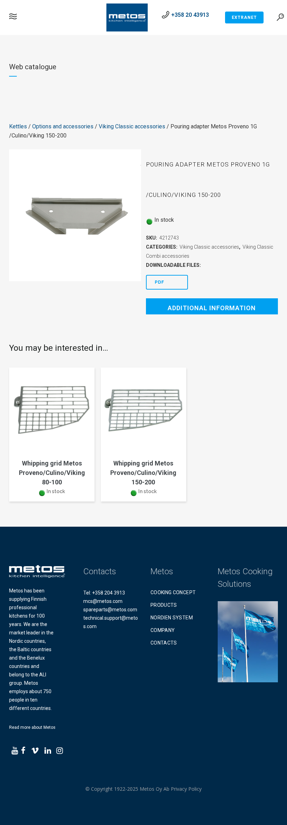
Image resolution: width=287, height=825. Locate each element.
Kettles (18, 126)
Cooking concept (173, 592)
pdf (159, 282)
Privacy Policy (186, 788)
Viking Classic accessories (132, 126)
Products (163, 605)
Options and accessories (62, 126)
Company (162, 630)
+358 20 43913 (190, 15)
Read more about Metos (32, 727)
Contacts (163, 643)
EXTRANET (244, 17)
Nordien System (171, 617)
